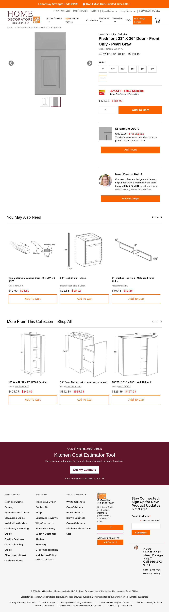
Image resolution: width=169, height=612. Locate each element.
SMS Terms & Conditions (45, 560)
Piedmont (56, 27)
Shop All (64, 321)
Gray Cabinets (74, 507)
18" (152, 69)
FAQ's (38, 512)
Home (10, 27)
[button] (157, 20)
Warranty (40, 544)
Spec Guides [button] (108, 11)
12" (113, 69)
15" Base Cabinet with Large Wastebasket (83, 382)
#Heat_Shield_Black (75, 286)
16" (142, 69)
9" (103, 69)
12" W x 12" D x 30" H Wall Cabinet (28, 382)
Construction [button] (92, 20)
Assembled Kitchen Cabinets (32, 27)
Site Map (111, 605)
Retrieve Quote (13, 501)
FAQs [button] (128, 20)
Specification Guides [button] (16, 512)
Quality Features (14, 539)
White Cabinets (75, 501)
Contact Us (41, 507)
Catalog (8, 507)
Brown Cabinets (75, 517)
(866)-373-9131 (96, 478)
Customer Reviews (46, 517)
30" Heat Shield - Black (73, 278)
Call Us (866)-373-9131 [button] (149, 11)
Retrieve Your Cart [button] (61, 11)
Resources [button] (104, 18)
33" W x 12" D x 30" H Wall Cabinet (131, 382)
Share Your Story (45, 528)
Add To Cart (140, 110)
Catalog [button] (95, 11)
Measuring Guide (14, 517)
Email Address (145, 518)
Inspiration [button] (117, 18)
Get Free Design (130, 198)
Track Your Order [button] (80, 11)
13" (122, 69)
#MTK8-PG (123, 286)
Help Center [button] (126, 11)
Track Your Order (45, 501)
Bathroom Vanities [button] (72, 20)
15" (132, 69)
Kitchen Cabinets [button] (54, 18)
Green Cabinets (75, 523)
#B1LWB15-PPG (73, 387)
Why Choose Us (44, 523)
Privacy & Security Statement (22, 602)
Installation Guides (15, 523)
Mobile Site (127, 605)
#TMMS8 (19, 286)
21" (103, 78)
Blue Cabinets (74, 512)
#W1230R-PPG (22, 387)
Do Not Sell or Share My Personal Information (80, 605)
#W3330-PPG (124, 387)
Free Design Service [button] (139, 20)
